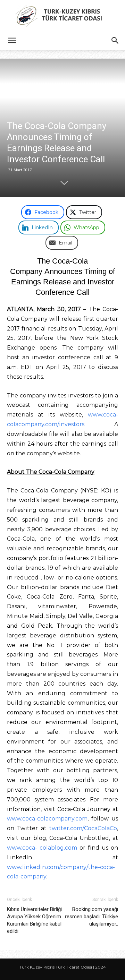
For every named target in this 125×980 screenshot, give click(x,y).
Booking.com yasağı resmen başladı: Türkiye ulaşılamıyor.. (91, 916)
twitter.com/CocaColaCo (83, 828)
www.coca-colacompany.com (47, 818)
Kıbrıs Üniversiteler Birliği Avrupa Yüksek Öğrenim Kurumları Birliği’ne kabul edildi (34, 920)
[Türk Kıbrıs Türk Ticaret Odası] (62, 16)
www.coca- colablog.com (42, 847)
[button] (12, 40)
